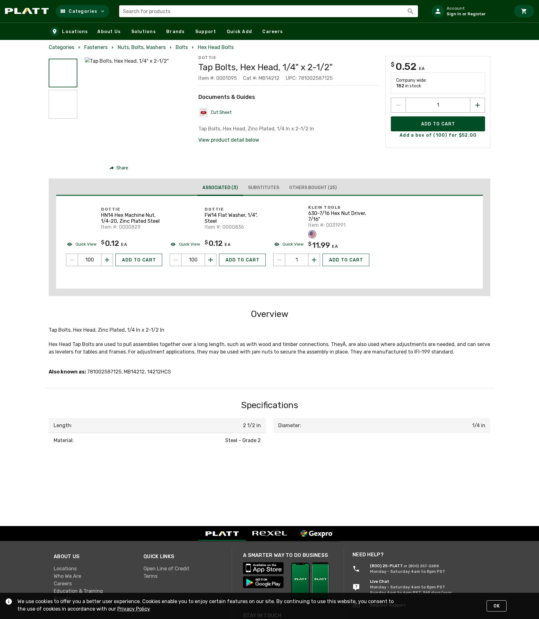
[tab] (220, 188)
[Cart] (524, 11)
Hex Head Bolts (216, 47)
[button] (82, 11)
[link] (93, 568)
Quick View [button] (85, 244)
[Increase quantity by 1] (477, 105)
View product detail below (228, 140)
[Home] (28, 11)
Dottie (207, 57)
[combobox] (268, 11)
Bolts (182, 47)
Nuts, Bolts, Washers (142, 47)
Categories (61, 47)
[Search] (410, 11)
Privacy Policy (133, 609)
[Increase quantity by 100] (107, 260)
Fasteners (96, 47)
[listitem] (468, 11)
